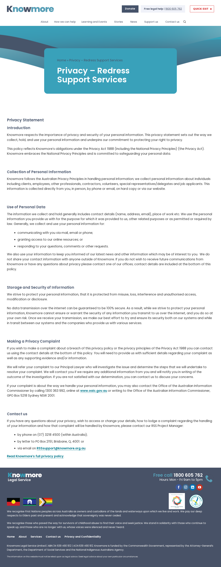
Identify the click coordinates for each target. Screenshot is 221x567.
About (44, 22)
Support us (151, 22)
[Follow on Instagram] (185, 487)
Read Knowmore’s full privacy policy (35, 456)
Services (36, 537)
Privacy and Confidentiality (83, 537)
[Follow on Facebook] (179, 487)
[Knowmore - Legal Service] (30, 9)
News (133, 22)
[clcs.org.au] (179, 501)
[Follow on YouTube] (199, 487)
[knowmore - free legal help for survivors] (27, 477)
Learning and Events (94, 22)
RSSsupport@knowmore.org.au (61, 448)
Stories (118, 22)
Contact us (172, 22)
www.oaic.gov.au (93, 391)
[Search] (184, 22)
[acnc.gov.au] (196, 501)
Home (61, 60)
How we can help (65, 22)
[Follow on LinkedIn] (192, 487)
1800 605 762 (173, 9)
